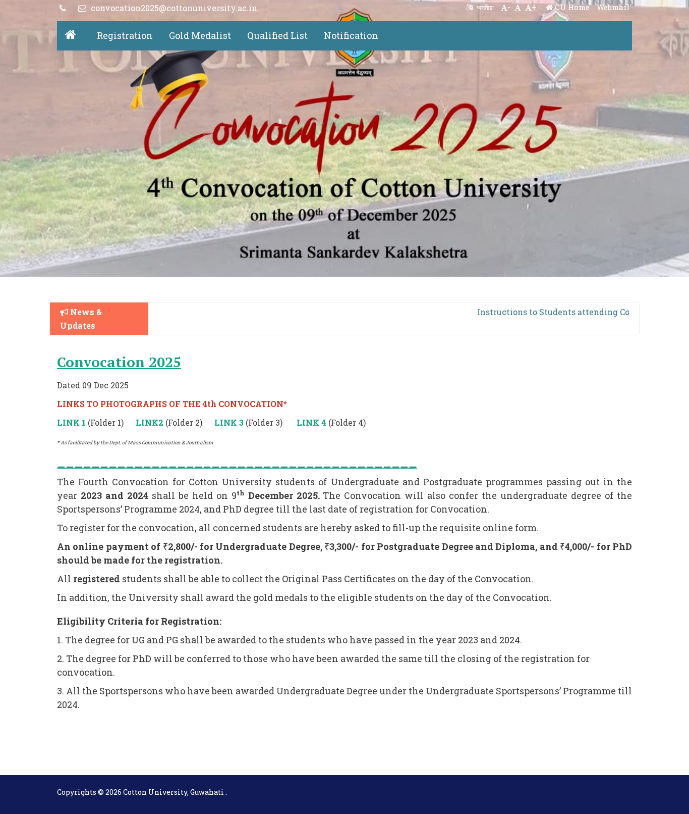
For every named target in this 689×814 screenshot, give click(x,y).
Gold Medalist (200, 35)
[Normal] (517, 7)
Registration (125, 35)
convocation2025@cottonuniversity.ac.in (173, 8)
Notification (351, 35)
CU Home (571, 7)
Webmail (613, 7)
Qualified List (277, 35)
